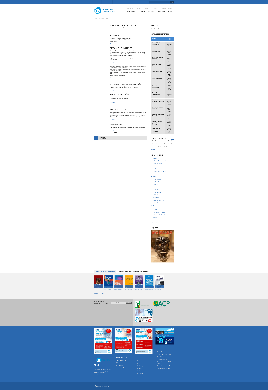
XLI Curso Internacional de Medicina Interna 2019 (162, 208)
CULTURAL (170, 11)
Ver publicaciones (99, 293)
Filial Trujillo (157, 181)
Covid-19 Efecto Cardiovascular (156, 43)
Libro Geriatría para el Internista (159, 287)
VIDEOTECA (155, 174)
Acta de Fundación (158, 166)
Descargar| (112, 90)
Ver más (153, 149)
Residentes (151, 11)
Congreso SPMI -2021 (159, 212)
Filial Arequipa (157, 179)
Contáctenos (126, 2)
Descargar (112, 43)
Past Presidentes (158, 163)
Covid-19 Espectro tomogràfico (156, 65)
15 (167, 143)
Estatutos (156, 168)
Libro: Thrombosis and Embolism (118, 287)
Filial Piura (156, 194)
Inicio (96, 18)
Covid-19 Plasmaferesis (155, 86)
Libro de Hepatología (127, 287)
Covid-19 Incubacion (157, 78)
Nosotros (154, 158)
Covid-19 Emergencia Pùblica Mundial (157, 51)
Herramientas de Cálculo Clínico (164, 354)
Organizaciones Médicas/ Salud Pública (164, 362)
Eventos (117, 2)
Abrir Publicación (108, 289)
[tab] (120, 138)
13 (160, 143)
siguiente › (159, 146)
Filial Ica (156, 184)
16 (171, 143)
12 (156, 143)
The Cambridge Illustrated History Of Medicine (98, 286)
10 (171, 140)
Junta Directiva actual (121, 360)
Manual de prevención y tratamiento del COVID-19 (157, 123)
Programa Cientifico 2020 (160, 214)
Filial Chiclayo (157, 192)
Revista (102, 138)
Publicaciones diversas (106, 271)
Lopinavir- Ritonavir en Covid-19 (158, 115)
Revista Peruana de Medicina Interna (134, 271)
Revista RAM (148, 287)
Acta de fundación (120, 367)
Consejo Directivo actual (160, 160)
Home (97, 2)
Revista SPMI (155, 197)
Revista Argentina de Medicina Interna (139, 286)
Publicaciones (107, 2)
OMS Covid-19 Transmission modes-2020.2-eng (157, 130)
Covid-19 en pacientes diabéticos (157, 58)
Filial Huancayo (157, 187)
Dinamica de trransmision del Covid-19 (158, 101)
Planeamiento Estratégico (160, 171)
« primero (154, 138)
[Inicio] (104, 10)
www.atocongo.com (104, 386)
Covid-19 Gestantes (157, 71)
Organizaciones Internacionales (164, 365)
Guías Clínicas (160, 356)
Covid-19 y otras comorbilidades (156, 93)
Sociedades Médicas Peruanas (163, 368)
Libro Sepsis (107, 287)
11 (152, 143)
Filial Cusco (157, 189)
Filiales (154, 176)
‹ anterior (161, 138)
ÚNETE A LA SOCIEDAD (158, 200)
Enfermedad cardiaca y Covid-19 (158, 108)
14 (164, 143)
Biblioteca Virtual (132, 11)
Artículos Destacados (161, 351)
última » (166, 146)
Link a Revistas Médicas (162, 359)
